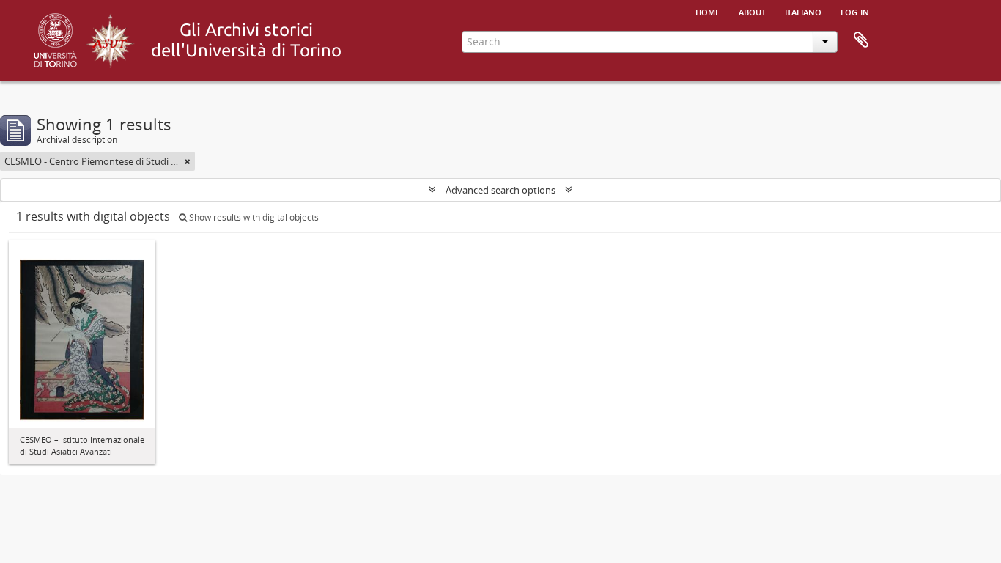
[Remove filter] (188, 161)
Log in (855, 11)
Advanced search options (500, 189)
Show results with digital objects (253, 217)
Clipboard (861, 40)
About (752, 11)
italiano (803, 11)
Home (707, 11)
